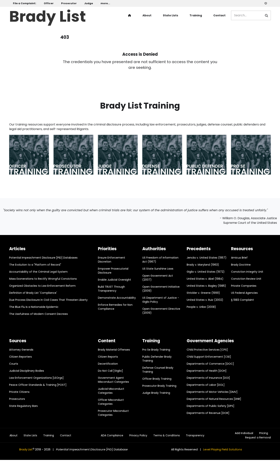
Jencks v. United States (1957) (206, 258)
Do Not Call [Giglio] (110, 371)
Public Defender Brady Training (157, 359)
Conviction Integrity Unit (247, 272)
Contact (219, 15)
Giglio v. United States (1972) (206, 272)
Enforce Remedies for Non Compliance (115, 307)
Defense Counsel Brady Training (157, 370)
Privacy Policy (138, 435)
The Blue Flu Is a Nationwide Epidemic (33, 307)
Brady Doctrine (241, 265)
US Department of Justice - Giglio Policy (160, 300)
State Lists (170, 15)
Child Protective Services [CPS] (207, 350)
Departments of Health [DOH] (206, 371)
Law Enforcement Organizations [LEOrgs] (36, 378)
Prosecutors (17, 399)
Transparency (195, 435)
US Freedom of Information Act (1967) (160, 260)
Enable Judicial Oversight (114, 280)
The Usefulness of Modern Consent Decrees (38, 314)
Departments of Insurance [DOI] (208, 378)
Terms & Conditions (166, 435)
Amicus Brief (239, 258)
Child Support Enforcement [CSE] (209, 357)
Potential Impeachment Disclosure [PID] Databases (43, 258)
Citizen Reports (108, 357)
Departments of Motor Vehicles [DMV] (212, 392)
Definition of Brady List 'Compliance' (33, 293)
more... (105, 3)
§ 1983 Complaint (242, 300)
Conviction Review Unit (246, 279)
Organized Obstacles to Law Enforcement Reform (42, 286)
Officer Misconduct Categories (111, 402)
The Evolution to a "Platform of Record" (35, 265)
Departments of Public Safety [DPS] (210, 406)
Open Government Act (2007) (157, 278)
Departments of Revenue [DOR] (208, 413)
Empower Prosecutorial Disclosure (113, 271)
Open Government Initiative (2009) (161, 289)
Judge (88, 3)
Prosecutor (69, 3)
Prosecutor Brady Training (159, 386)
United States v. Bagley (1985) (206, 286)
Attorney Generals (21, 350)
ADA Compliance (112, 435)
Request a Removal (258, 437)
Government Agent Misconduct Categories (113, 380)
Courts (13, 364)
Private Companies (243, 286)
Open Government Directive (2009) (161, 311)
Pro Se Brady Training (156, 350)
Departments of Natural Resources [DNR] (214, 399)
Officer (49, 3)
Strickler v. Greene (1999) (203, 293)
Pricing (263, 433)
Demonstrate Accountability (117, 298)
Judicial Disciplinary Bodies (26, 371)
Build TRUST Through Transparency (111, 289)
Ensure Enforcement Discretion (111, 260)
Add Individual (244, 433)
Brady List (47, 15)
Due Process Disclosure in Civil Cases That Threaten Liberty (48, 300)
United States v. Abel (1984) (205, 279)
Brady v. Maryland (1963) (203, 265)
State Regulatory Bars (23, 406)
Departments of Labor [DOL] (206, 385)
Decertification (108, 364)
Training (196, 15)
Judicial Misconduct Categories (111, 391)
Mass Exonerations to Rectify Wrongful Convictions (43, 279)
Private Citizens (19, 392)
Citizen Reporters (20, 357)
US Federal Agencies (244, 293)
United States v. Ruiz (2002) (205, 300)
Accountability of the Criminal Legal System (38, 272)
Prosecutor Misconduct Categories (113, 413)
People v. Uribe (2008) (201, 307)
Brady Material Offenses (114, 350)
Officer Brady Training (156, 379)
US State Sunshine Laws (157, 269)
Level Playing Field (222, 449)
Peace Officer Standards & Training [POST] (37, 385)
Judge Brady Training (156, 393)
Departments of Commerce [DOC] (210, 364)
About (146, 15)
